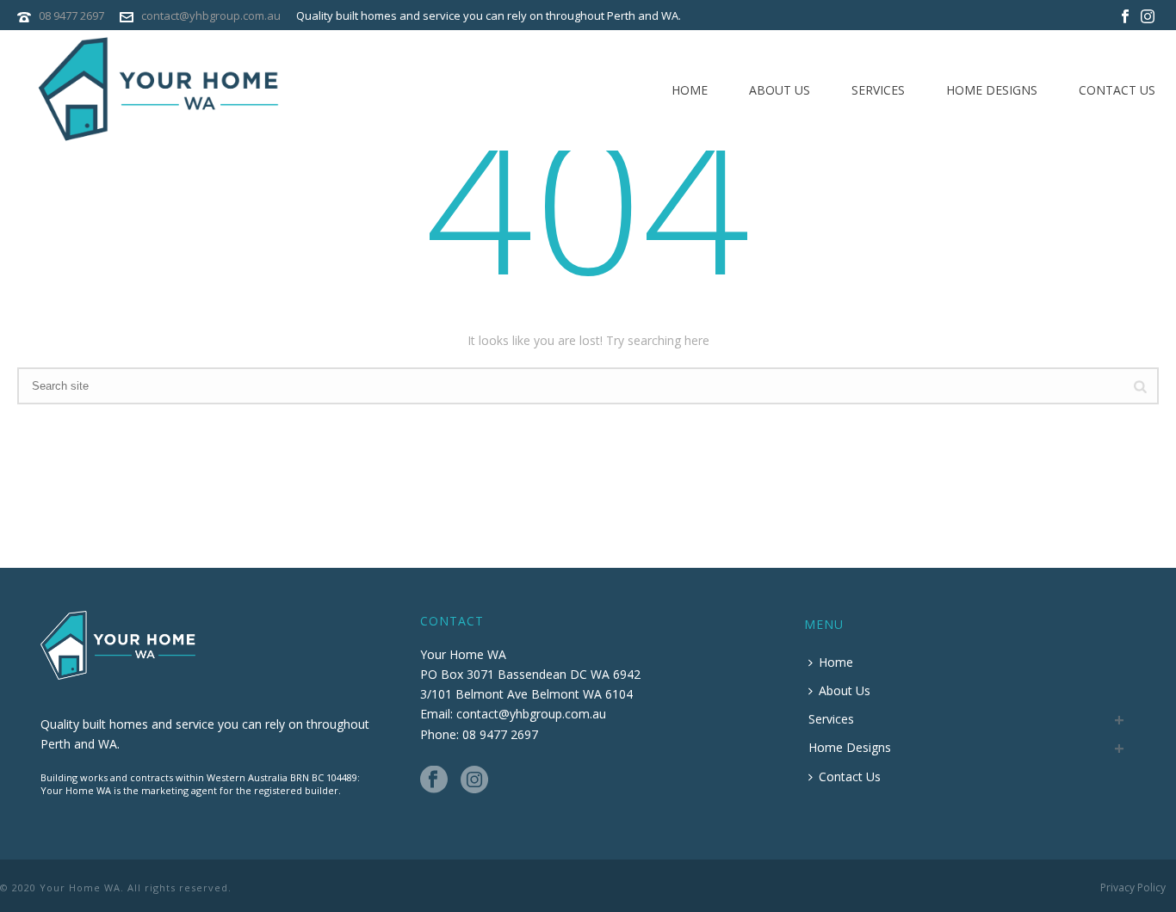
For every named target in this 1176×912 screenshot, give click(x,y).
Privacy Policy (1133, 888)
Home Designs (991, 90)
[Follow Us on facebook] (434, 780)
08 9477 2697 (71, 15)
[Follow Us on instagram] (474, 780)
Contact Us (1117, 90)
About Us (779, 90)
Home (690, 90)
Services (878, 90)
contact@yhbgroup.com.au (211, 15)
